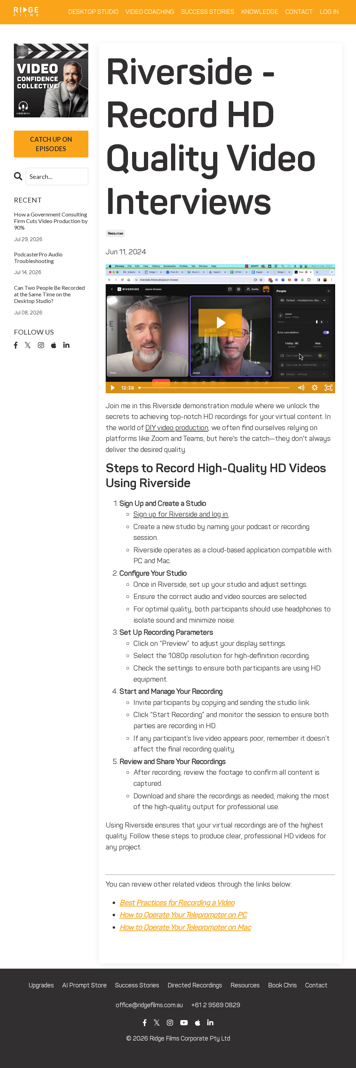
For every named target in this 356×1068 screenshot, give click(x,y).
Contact (316, 985)
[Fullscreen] (328, 388)
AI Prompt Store (84, 985)
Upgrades (41, 985)
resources (115, 233)
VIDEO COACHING (150, 12)
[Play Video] (112, 388)
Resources (245, 985)
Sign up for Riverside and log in (181, 514)
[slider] (214, 388)
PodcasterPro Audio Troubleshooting (38, 257)
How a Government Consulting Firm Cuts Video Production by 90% (51, 221)
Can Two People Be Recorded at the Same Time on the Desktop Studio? (49, 294)
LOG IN (329, 12)
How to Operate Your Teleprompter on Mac (185, 927)
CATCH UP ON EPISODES (51, 144)
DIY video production (176, 427)
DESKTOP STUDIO (93, 12)
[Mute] (301, 388)
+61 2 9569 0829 (215, 1005)
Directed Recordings (195, 985)
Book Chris (282, 985)
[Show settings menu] (315, 388)
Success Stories (137, 985)
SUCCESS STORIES (207, 12)
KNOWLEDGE (259, 12)
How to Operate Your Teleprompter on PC (183, 914)
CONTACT (299, 12)
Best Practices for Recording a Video (177, 902)
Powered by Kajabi (178, 1057)
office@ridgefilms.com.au (149, 1005)
